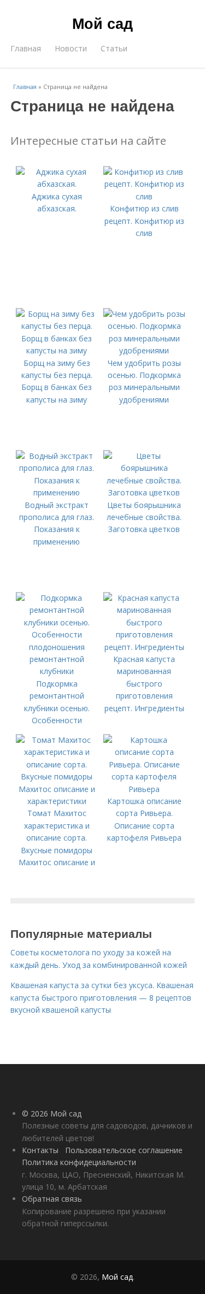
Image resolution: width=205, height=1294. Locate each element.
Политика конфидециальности (79, 1162)
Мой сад (102, 23)
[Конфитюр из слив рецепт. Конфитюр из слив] (144, 196)
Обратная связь (52, 1198)
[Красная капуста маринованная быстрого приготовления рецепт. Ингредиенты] (144, 647)
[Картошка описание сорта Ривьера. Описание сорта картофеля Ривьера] (144, 789)
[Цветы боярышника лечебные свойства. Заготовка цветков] (144, 492)
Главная (25, 48)
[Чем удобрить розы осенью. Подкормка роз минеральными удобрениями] (144, 350)
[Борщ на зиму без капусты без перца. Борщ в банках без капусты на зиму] (57, 350)
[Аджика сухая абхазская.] (57, 184)
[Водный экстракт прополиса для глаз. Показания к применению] (57, 492)
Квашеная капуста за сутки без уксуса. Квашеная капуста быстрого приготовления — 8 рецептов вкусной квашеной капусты (102, 997)
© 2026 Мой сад (51, 1113)
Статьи (114, 48)
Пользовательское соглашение (124, 1150)
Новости (71, 48)
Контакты (40, 1150)
